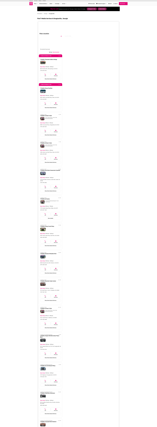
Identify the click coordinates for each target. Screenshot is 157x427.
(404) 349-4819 (43, 237)
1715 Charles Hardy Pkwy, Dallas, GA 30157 (49, 208)
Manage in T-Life (91, 8)
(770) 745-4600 (43, 182)
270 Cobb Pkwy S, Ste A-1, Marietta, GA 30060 (49, 290)
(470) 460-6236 (43, 264)
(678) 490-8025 (43, 405)
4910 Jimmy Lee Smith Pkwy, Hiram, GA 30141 (49, 97)
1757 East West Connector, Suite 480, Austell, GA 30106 (50, 180)
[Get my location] (61, 36)
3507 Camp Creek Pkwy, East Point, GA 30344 (49, 235)
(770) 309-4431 (43, 126)
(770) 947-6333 (43, 349)
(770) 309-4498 (43, 319)
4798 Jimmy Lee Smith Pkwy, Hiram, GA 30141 (49, 152)
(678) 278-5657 (43, 154)
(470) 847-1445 (43, 209)
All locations (39, 13)
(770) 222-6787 (43, 99)
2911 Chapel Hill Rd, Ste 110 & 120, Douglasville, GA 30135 (50, 347)
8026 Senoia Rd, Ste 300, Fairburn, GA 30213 (49, 262)
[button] (56, 52)
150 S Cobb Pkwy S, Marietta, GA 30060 (48, 317)
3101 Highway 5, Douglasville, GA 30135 (48, 374)
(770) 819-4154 (43, 70)
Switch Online (102, 8)
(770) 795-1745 (43, 292)
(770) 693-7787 (43, 376)
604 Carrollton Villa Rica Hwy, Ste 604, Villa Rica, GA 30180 (50, 403)
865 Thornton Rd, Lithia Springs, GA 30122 (48, 68)
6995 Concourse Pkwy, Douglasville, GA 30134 (49, 124)
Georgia (45, 13)
